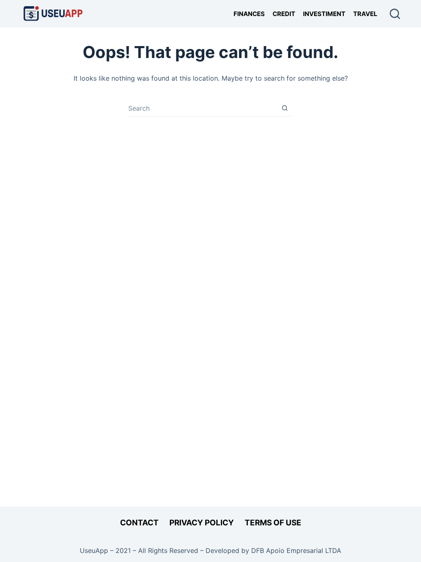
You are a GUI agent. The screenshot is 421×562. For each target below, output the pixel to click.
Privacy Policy (201, 523)
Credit (284, 14)
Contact (139, 523)
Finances (249, 14)
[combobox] (202, 108)
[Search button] (285, 108)
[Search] (395, 14)
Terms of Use (273, 523)
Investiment (324, 14)
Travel (365, 14)
